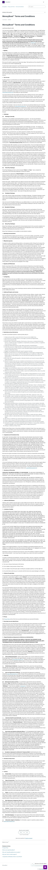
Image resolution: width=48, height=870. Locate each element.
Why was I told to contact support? (9, 854)
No (27, 832)
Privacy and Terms (11, 6)
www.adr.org (23, 686)
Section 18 (33, 42)
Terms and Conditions (20, 6)
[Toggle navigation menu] (43, 2)
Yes (21, 832)
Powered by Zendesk (43, 868)
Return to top (5, 842)
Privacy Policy (7, 619)
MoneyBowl (4, 6)
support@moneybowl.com (7, 92)
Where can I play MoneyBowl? (8, 850)
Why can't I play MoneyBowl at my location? (11, 852)
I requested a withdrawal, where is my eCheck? (12, 856)
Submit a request (28, 838)
